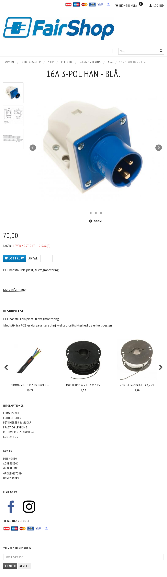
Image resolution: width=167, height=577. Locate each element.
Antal (33, 258)
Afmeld (25, 566)
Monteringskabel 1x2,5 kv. (137, 385)
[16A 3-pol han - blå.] (95, 147)
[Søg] (161, 51)
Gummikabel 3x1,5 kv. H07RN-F (30, 385)
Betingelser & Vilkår (17, 422)
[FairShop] (58, 28)
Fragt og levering (15, 427)
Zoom (97, 221)
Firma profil (11, 413)
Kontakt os (10, 437)
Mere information (15, 289)
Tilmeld (10, 566)
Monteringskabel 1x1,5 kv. (83, 385)
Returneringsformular (18, 432)
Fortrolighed (12, 418)
